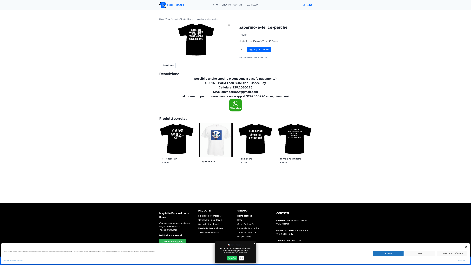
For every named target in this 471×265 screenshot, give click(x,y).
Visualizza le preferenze (452, 253)
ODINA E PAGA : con (220, 83)
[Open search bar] (304, 5)
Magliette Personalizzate (210, 216)
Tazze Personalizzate (208, 232)
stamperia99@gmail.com (239, 92)
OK (241, 258)
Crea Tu (226, 5)
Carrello (252, 5)
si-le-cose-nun (169, 159)
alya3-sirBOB (208, 161)
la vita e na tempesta (290, 159)
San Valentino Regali (208, 224)
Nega (420, 253)
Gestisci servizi (461, 260)
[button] (466, 246)
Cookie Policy (6, 260)
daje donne (246, 159)
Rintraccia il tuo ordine (248, 228)
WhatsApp (232, 258)
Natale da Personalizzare (210, 228)
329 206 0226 (294, 240)
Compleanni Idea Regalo (210, 220)
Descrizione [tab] (168, 65)
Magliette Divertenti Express (257, 57)
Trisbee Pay (257, 83)
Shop (216, 5)
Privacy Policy (244, 236)
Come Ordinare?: (245, 224)
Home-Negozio (244, 216)
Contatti (238, 5)
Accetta (388, 253)
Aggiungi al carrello (259, 49)
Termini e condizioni (247, 232)
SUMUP (240, 83)
